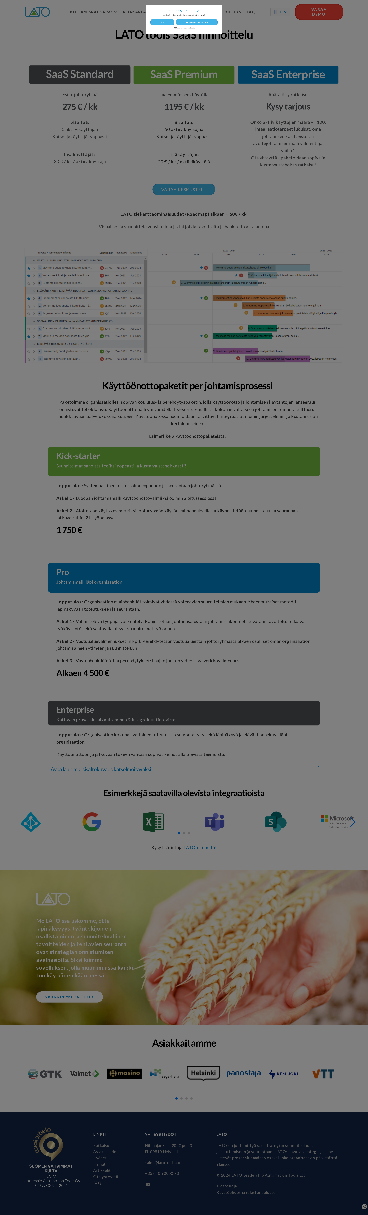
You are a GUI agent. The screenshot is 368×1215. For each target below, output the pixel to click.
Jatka (162, 22)
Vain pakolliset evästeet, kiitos (197, 22)
